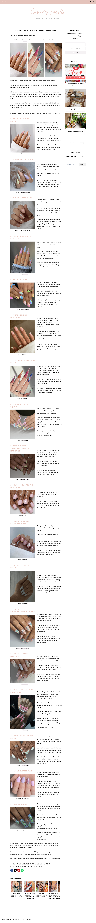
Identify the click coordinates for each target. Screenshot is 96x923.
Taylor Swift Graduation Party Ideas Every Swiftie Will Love (75, 84)
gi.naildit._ (25, 729)
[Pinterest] (90, 2)
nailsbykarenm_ (25, 479)
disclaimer (25, 41)
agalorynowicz (25, 153)
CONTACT (4, 1)
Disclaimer (28, 919)
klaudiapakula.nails (25, 192)
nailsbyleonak (25, 398)
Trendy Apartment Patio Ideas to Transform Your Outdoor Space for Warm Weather (75, 132)
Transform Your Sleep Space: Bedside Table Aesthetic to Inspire (75, 109)
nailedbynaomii (25, 765)
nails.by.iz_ (25, 559)
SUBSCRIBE (75, 52)
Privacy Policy (19, 919)
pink (58, 505)
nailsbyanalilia (25, 440)
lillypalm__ (25, 354)
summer (53, 370)
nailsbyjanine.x (25, 309)
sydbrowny (25, 603)
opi (25, 515)
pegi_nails (25, 274)
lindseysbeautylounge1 (25, 230)
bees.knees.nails (25, 648)
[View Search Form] (93, 2)
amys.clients (25, 684)
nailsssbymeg (25, 830)
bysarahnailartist (25, 798)
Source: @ (18, 648)
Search (82, 164)
